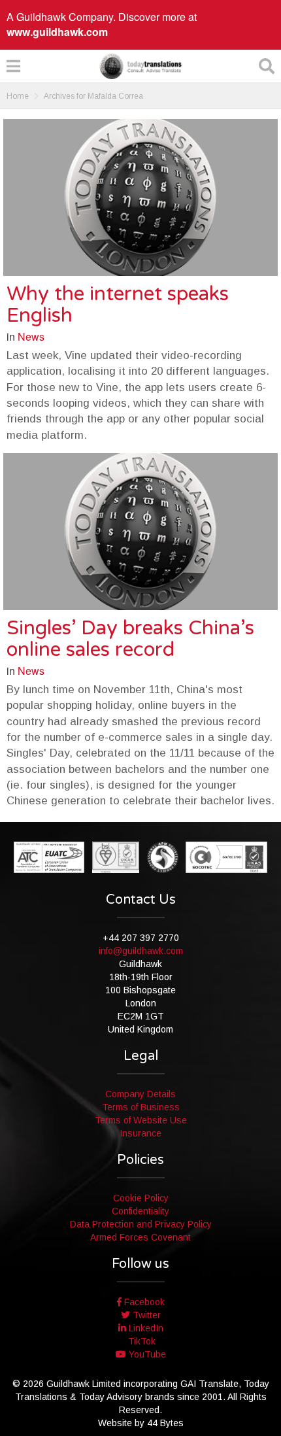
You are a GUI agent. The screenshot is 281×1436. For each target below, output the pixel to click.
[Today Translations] (140, 66)
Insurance (140, 1133)
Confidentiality (140, 1211)
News (31, 336)
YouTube (146, 1354)
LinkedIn (144, 1328)
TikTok (140, 1341)
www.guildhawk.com (57, 31)
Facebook (143, 1302)
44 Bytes (165, 1423)
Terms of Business (141, 1107)
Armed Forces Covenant (140, 1237)
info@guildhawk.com (141, 951)
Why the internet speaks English (118, 305)
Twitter (145, 1315)
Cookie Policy (141, 1198)
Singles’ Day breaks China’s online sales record (130, 639)
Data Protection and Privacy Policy (141, 1224)
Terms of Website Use (141, 1120)
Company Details (140, 1094)
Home (18, 96)
